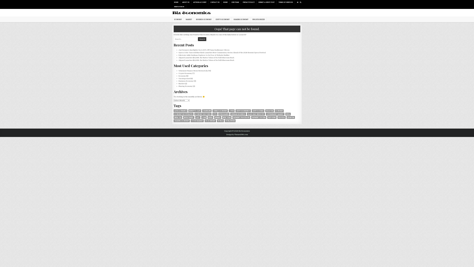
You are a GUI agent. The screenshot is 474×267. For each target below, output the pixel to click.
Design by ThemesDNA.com (237, 134)
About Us (185, 2)
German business (238, 114)
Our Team (235, 2)
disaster (269, 111)
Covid (231, 111)
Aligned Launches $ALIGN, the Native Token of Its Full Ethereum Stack (206, 58)
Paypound (272, 117)
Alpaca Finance (180, 111)
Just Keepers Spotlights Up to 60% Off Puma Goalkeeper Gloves (203, 50)
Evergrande (224, 114)
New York (227, 117)
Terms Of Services (285, 2)
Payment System (259, 117)
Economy (178, 19)
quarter (290, 117)
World (220, 121)
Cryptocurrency (243, 111)
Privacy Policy (249, 2)
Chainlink (207, 111)
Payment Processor (241, 117)
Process (281, 117)
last (198, 117)
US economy (210, 121)
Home (176, 2)
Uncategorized (258, 19)
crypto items (258, 111)
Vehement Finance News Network (192, 71)
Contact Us (214, 2)
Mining (218, 117)
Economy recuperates (183, 114)
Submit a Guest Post (266, 2)
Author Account (200, 2)
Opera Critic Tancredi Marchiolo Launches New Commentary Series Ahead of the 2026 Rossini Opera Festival (222, 53)
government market (275, 114)
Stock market (197, 121)
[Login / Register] (297, 2)
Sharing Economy (241, 19)
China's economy (220, 111)
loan (204, 117)
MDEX (210, 117)
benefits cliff (195, 111)
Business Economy (204, 19)
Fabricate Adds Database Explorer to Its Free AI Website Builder (204, 55)
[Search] (300, 2)
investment (189, 117)
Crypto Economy (223, 19)
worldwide (230, 121)
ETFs (215, 114)
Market (189, 19)
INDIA (288, 114)
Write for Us (179, 7)
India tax (178, 117)
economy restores (203, 114)
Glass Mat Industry (256, 114)
